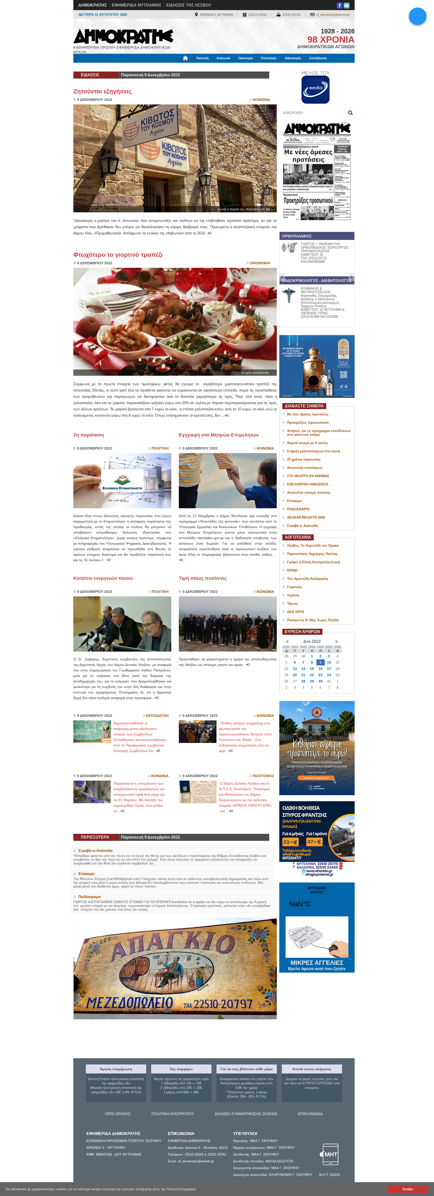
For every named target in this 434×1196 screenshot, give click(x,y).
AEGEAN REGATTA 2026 (306, 517)
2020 (286, 647)
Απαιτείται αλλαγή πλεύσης (309, 492)
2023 (311, 647)
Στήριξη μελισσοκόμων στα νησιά (313, 451)
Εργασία (113, 67)
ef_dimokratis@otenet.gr (333, 15)
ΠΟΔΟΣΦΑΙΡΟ (298, 509)
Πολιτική (202, 58)
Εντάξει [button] (408, 1189)
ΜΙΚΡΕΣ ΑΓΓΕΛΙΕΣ (317, 965)
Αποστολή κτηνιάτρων (304, 468)
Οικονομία (245, 58)
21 (303, 675)
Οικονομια (260, 263)
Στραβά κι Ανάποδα (302, 526)
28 (303, 681)
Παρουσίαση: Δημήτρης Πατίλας (312, 554)
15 (312, 669)
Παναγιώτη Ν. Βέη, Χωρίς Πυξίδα (313, 620)
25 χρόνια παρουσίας (304, 459)
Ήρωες (292, 603)
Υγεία (157, 67)
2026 (337, 647)
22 (312, 675)
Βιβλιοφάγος (136, 67)
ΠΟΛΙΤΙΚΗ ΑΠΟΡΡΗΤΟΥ (172, 1114)
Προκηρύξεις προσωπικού (308, 422)
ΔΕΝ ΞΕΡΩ (295, 612)
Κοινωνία (223, 58)
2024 (320, 647)
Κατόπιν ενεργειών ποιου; (103, 578)
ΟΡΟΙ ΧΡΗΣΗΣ (118, 1114)
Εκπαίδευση (318, 58)
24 (329, 675)
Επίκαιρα (294, 501)
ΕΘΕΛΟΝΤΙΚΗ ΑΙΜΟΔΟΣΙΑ (307, 484)
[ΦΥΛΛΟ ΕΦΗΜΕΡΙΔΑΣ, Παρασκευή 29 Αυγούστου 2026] (317, 227)
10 (329, 662)
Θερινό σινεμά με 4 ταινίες (307, 443)
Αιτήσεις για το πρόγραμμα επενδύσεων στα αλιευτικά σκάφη (319, 432)
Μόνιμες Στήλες (88, 67)
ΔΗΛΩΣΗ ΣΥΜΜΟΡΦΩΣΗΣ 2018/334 (246, 1114)
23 (320, 675)
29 (312, 681)
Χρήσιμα (176, 67)
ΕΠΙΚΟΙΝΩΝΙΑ (310, 1114)
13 (295, 669)
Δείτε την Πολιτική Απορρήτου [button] (174, 1189)
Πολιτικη (160, 448)
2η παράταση (88, 434)
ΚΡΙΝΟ (292, 570)
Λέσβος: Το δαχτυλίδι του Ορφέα (313, 545)
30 (320, 681)
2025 (329, 647)
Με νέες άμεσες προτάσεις (308, 414)
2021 (294, 647)
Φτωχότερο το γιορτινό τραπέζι (118, 254)
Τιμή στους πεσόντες (203, 578)
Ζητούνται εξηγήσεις (104, 91)
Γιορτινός (294, 587)
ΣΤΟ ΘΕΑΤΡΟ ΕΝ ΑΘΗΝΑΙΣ (308, 476)
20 (295, 675)
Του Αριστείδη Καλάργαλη (307, 579)
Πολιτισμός (269, 58)
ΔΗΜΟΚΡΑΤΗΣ (92, 5)
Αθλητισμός (293, 58)
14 (303, 669)
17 (329, 669)
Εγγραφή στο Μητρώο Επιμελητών (219, 434)
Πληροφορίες (217, 67)
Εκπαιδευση (157, 716)
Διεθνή (194, 67)
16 (320, 669)
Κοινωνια (261, 100)
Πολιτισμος (263, 776)
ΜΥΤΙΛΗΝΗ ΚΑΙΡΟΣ (317, 900)
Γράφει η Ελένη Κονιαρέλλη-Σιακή (313, 562)
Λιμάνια (293, 595)
